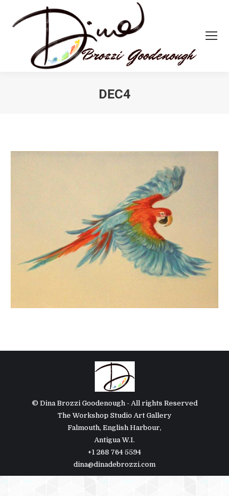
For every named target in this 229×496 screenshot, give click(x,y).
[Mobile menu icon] (211, 36)
